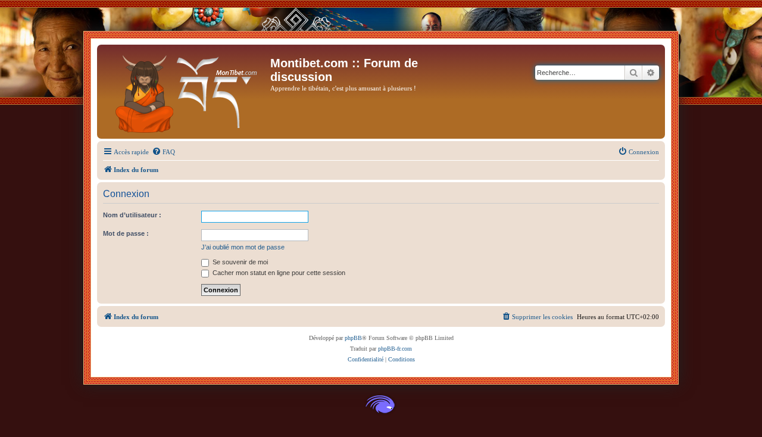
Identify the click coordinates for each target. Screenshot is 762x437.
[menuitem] (163, 152)
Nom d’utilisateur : (132, 214)
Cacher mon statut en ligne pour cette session (278, 272)
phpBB (353, 338)
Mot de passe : (126, 233)
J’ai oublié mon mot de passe (243, 247)
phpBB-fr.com (395, 348)
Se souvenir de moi (239, 262)
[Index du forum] (185, 92)
